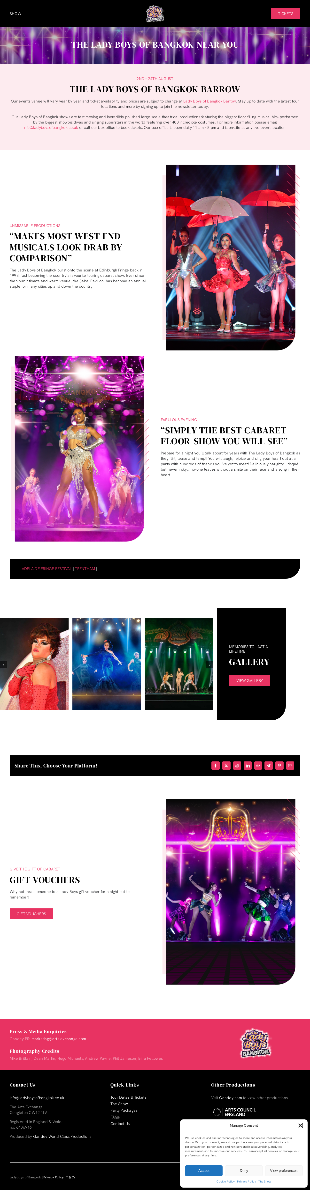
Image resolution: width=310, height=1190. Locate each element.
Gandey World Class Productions (62, 1136)
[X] (226, 765)
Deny (244, 1170)
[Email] (290, 765)
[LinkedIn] (247, 765)
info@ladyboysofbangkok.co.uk (50, 127)
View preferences (284, 1170)
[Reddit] (237, 765)
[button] (300, 1125)
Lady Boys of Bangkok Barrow (209, 101)
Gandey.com (230, 1097)
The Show (264, 1181)
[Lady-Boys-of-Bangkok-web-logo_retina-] (155, 6)
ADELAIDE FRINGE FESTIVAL (47, 568)
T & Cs (71, 1177)
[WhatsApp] (258, 765)
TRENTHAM (85, 568)
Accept (203, 1170)
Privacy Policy (246, 1181)
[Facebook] (215, 765)
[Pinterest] (279, 765)
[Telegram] (268, 765)
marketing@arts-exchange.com (58, 1038)
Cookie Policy (226, 1181)
